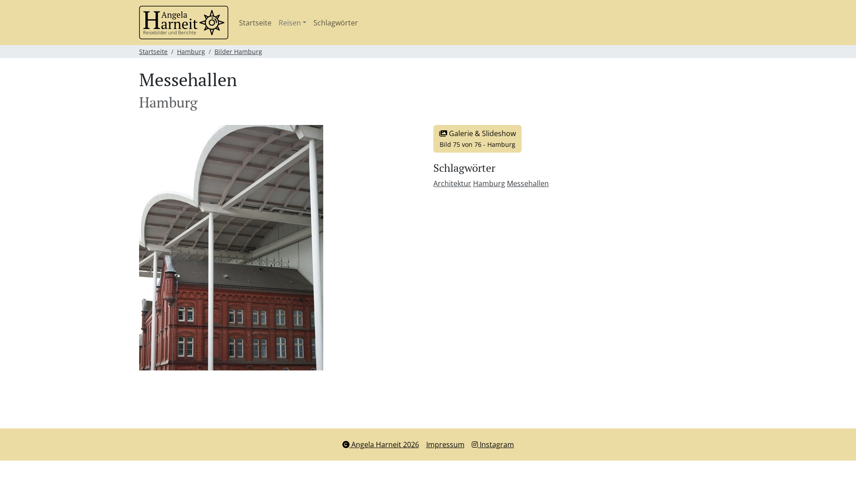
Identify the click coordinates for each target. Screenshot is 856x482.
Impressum (445, 444)
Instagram (496, 444)
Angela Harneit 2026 (384, 444)
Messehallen (528, 183)
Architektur (452, 183)
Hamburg (191, 51)
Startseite (255, 23)
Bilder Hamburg (238, 51)
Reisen (290, 23)
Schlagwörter (335, 23)
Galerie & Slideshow (478, 139)
